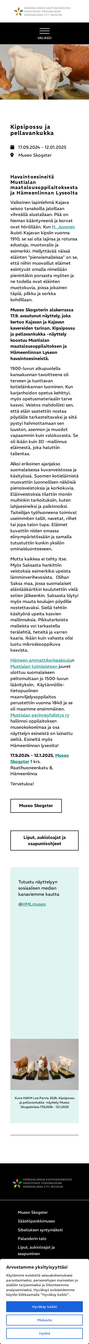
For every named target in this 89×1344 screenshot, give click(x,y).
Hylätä (44, 1333)
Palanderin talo (32, 1238)
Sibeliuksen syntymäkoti (40, 1229)
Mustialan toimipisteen (33, 666)
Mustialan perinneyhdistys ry (39, 715)
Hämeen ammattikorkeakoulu (41, 660)
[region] (44, 1301)
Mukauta (44, 1320)
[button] (44, 33)
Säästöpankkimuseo (36, 1220)
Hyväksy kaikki (44, 1306)
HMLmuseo (34, 904)
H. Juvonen (63, 227)
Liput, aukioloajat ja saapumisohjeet (44, 840)
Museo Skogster (36, 805)
